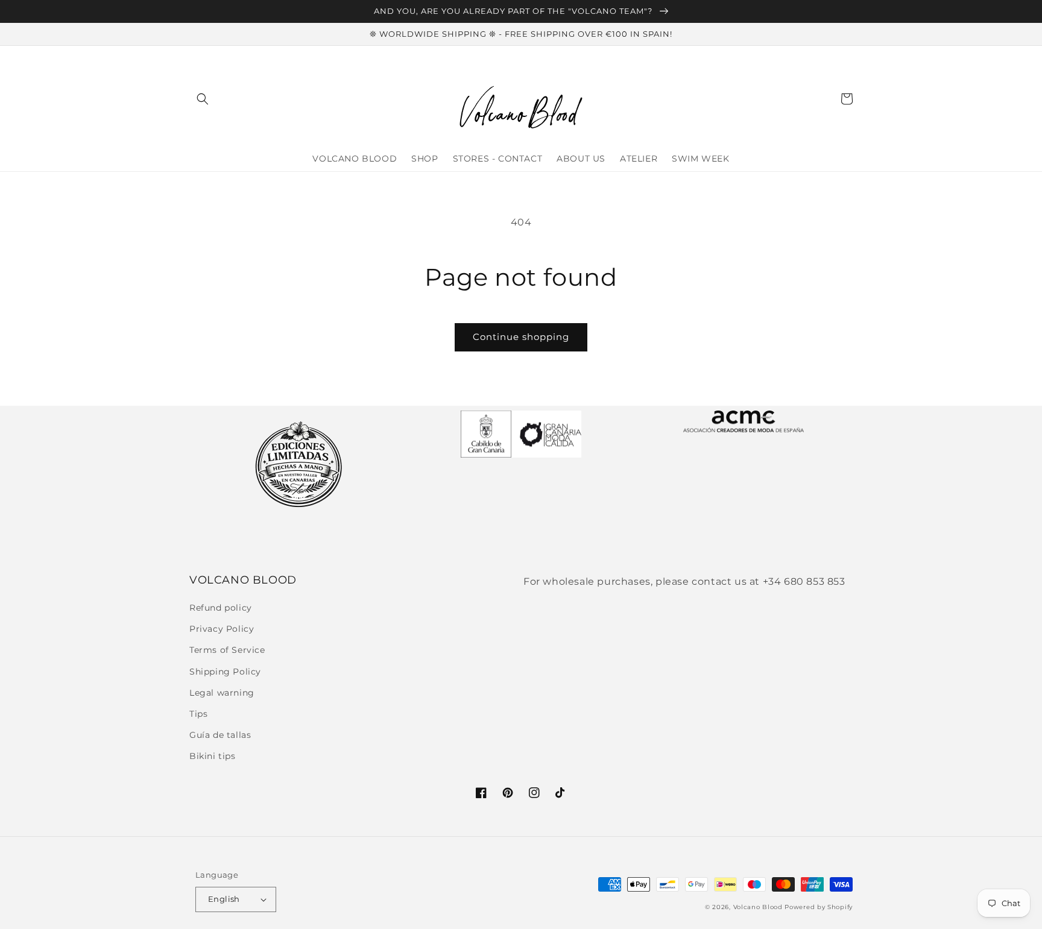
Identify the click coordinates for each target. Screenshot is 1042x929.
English (224, 899)
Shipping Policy (225, 671)
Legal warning (221, 692)
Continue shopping (521, 336)
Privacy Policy (221, 628)
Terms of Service (227, 649)
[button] (202, 99)
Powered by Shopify (819, 907)
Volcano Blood (758, 907)
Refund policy (220, 607)
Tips (198, 713)
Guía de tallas (220, 734)
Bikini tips (212, 756)
